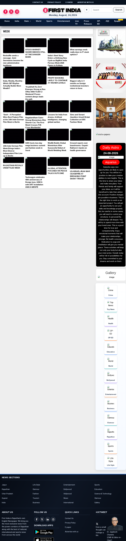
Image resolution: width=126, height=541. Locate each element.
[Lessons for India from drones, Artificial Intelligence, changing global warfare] (58, 106)
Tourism (36, 498)
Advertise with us (71, 532)
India (17, 21)
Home (7, 21)
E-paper (68, 527)
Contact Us (69, 518)
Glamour (36, 489)
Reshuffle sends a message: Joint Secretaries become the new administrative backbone (13, 60)
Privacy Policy (70, 523)
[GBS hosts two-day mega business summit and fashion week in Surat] (35, 135)
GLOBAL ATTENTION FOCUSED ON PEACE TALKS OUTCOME (57, 170)
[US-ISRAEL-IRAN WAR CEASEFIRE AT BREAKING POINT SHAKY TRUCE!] (80, 163)
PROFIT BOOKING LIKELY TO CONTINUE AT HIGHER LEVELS (57, 80)
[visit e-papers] (103, 136)
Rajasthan (6, 489)
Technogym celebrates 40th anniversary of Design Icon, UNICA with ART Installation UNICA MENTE (35, 182)
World (38, 21)
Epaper (117, 21)
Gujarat (5, 498)
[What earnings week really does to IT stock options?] (80, 42)
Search (118, 10)
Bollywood (68, 489)
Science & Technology (102, 494)
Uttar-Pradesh (7, 494)
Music (66, 498)
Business (36, 503)
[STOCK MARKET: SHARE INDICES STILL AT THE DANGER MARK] (35, 42)
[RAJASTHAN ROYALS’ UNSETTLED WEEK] (13, 160)
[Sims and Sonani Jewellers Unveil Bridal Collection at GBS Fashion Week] (80, 106)
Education (98, 489)
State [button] (26, 21)
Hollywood (68, 494)
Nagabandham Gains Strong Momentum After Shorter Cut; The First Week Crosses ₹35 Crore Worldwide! (35, 122)
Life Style (36, 485)
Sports (49, 21)
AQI (107, 21)
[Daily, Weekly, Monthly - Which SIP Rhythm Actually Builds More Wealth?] (13, 72)
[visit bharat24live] (111, 79)
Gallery (97, 503)
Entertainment (63, 21)
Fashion (36, 494)
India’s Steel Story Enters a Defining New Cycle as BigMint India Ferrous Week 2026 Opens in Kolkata (57, 60)
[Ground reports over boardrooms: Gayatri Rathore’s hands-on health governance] (80, 135)
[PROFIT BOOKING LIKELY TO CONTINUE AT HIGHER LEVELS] (58, 71)
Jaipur (4, 485)
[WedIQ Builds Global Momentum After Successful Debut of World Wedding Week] (58, 135)
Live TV (77, 22)
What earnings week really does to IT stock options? (79, 52)
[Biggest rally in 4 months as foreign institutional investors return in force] (80, 72)
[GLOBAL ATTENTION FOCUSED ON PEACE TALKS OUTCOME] (58, 161)
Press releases (88, 22)
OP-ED (99, 22)
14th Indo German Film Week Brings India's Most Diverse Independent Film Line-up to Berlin (13, 151)
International (68, 503)
